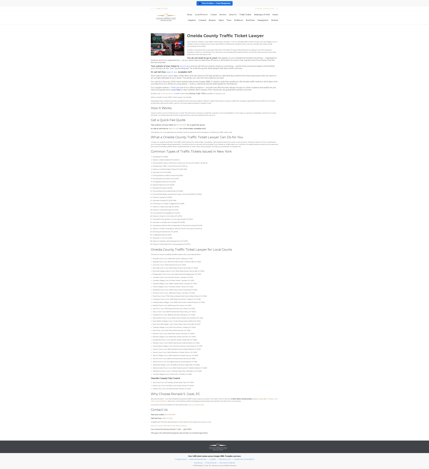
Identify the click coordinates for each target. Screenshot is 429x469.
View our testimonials (196, 405)
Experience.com (225, 459)
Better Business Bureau (198, 459)
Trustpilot (212, 459)
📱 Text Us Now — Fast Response (214, 3)
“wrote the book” (167, 93)
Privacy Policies (211, 463)
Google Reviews (181, 459)
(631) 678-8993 (181, 125)
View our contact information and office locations (169, 425)
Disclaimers (198, 463)
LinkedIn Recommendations (244, 459)
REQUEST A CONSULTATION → (264, 8)
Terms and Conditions (227, 463)
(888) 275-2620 (172, 72)
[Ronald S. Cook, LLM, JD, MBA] (166, 17)
